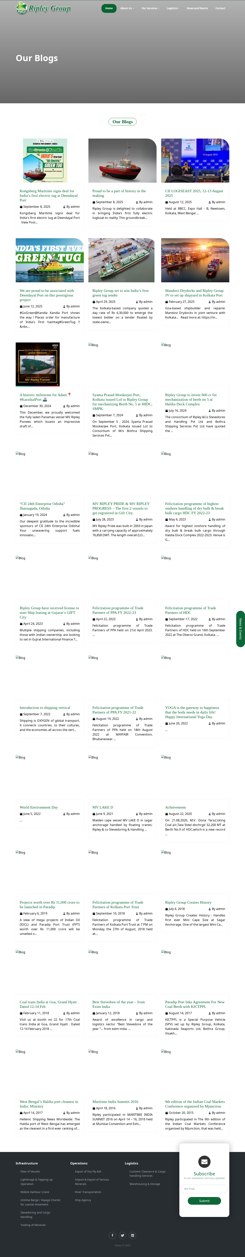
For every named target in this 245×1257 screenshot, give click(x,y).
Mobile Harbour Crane (34, 1192)
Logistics (172, 8)
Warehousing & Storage (145, 1184)
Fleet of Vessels (30, 1171)
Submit (204, 1201)
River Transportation (88, 1192)
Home (109, 8)
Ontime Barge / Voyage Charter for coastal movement (40, 1202)
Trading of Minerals (33, 1225)
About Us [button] (126, 8)
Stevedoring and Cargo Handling (35, 1214)
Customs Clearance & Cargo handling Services (147, 1173)
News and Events (197, 8)
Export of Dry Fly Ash (88, 1171)
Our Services (149, 8)
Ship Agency (83, 1200)
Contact (220, 8)
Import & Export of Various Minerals (92, 1182)
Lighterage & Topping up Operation (36, 1182)
